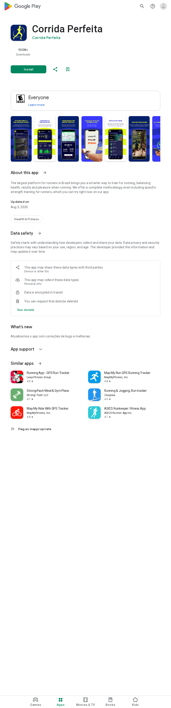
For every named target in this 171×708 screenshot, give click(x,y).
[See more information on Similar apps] (40, 363)
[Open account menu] (163, 6)
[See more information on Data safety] (39, 233)
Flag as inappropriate (31, 429)
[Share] (55, 69)
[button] (21, 139)
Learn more (36, 105)
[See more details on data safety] (25, 309)
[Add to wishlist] (67, 69)
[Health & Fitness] (27, 219)
